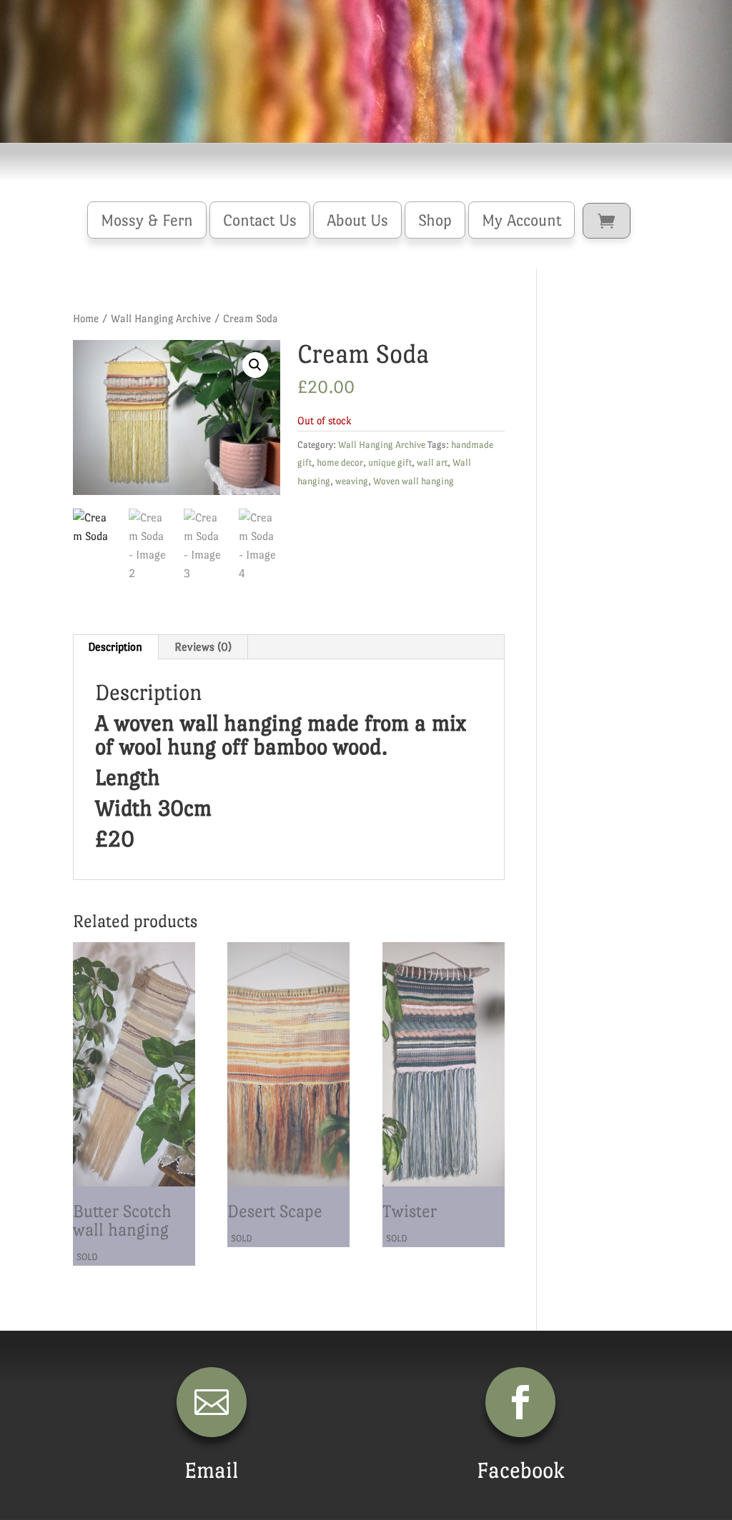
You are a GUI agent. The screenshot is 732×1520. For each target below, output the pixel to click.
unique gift (390, 462)
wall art (432, 462)
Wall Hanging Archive (161, 318)
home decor (340, 462)
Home (86, 318)
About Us (357, 220)
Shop (435, 220)
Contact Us (260, 220)
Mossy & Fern (147, 220)
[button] (255, 365)
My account (521, 220)
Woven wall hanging (413, 481)
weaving (351, 481)
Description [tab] (115, 647)
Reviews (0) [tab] (203, 647)
